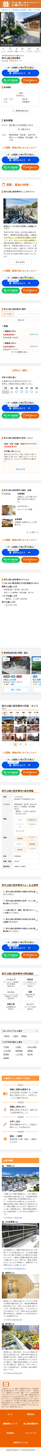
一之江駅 (19, 1054)
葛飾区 (24, 1036)
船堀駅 (6, 1054)
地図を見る (25, 129)
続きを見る (20, 469)
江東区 (15, 1036)
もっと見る (31, 532)
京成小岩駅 (31, 1047)
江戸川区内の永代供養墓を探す (15, 1269)
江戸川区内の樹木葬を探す (13, 1373)
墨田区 (7, 1036)
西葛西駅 (19, 1051)
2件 (12, 684)
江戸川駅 (7, 1051)
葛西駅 (30, 1051)
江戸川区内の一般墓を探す (13, 1218)
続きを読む (20, 262)
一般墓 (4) (20, 320)
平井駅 (6, 1047)
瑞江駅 (30, 1054)
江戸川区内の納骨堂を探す (13, 1320)
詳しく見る (16, 690)
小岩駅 (18, 1047)
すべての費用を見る (19, 352)
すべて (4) (8, 314)
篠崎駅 (6, 1058)
